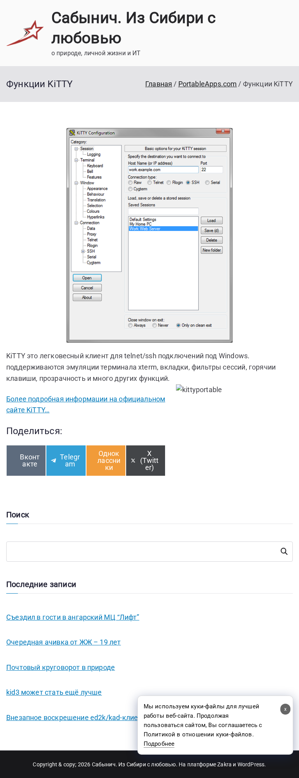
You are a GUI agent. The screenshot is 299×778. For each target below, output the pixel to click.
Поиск (284, 551)
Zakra (224, 764)
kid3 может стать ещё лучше (54, 692)
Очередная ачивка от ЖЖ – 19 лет (63, 642)
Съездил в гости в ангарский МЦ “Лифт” (72, 617)
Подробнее (159, 743)
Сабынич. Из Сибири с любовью (134, 764)
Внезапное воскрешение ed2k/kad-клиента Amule (89, 717)
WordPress (251, 764)
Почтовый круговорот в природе (60, 667)
